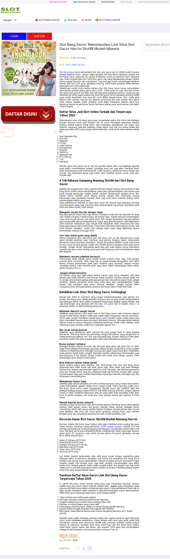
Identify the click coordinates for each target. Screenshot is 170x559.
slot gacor (109, 304)
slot (120, 127)
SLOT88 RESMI (107, 2)
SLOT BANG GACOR (58, 2)
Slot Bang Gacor (66, 72)
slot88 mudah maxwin (111, 426)
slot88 (77, 207)
